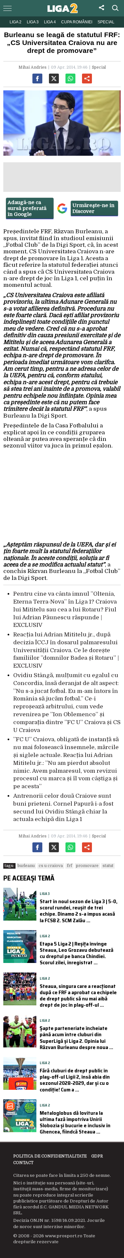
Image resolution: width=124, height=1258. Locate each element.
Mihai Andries (33, 67)
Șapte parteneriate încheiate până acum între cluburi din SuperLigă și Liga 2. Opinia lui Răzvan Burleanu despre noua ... (76, 1037)
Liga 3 (33, 22)
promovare (87, 865)
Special (106, 22)
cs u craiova (51, 865)
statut (108, 865)
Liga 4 (50, 22)
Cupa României (76, 22)
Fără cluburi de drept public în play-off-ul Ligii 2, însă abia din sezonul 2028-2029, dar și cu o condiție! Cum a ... (75, 1080)
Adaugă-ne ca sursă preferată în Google (27, 208)
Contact (23, 1162)
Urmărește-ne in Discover (93, 208)
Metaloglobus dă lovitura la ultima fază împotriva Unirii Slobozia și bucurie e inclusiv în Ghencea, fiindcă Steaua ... (75, 1122)
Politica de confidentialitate (50, 1156)
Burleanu (26, 865)
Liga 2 (15, 22)
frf (69, 865)
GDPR (97, 1156)
